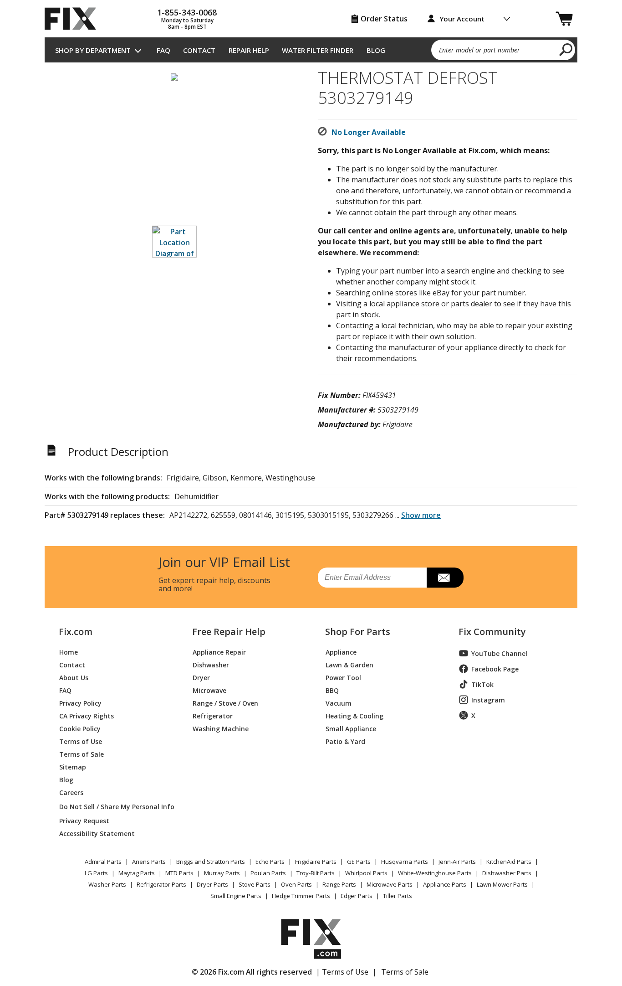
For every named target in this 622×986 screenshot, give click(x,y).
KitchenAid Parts (508, 861)
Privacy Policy (80, 702)
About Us (73, 677)
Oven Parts (296, 884)
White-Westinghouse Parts (435, 873)
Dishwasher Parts (506, 873)
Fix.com (75, 632)
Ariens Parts (149, 861)
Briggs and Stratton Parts (210, 861)
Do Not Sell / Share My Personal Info (113, 806)
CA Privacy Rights (86, 715)
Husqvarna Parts (404, 861)
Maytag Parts (136, 873)
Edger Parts (356, 896)
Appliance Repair (219, 651)
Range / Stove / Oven (225, 702)
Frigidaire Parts (315, 861)
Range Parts (339, 884)
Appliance (341, 651)
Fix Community (492, 632)
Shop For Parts (357, 632)
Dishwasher (211, 664)
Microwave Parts (390, 884)
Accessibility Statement (97, 833)
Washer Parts (107, 884)
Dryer (201, 677)
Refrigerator (213, 715)
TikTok (482, 684)
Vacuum (339, 702)
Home (68, 651)
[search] (566, 49)
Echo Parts (270, 861)
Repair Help (249, 50)
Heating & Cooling (354, 715)
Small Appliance (351, 728)
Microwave (209, 690)
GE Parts (359, 861)
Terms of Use (80, 741)
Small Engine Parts (235, 896)
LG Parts (96, 873)
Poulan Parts (268, 873)
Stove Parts (254, 884)
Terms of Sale (81, 753)
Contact (199, 50)
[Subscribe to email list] (445, 578)
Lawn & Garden (349, 664)
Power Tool (343, 677)
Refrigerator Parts (161, 884)
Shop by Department (93, 50)
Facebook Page (495, 669)
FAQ (163, 50)
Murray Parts (222, 873)
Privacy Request (84, 820)
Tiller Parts (397, 896)
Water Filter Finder (317, 50)
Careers (71, 792)
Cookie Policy (80, 728)
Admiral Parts (103, 861)
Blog (376, 50)
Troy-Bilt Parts (315, 873)
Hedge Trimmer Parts (301, 896)
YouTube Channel (499, 653)
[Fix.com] (74, 18)
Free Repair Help (228, 632)
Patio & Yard (345, 741)
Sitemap (72, 766)
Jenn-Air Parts (457, 861)
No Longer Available (368, 132)
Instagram (488, 700)
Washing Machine (221, 728)
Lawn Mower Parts (502, 884)
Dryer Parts (212, 884)
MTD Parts (179, 873)
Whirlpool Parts (366, 873)
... (418, 515)
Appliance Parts (444, 884)
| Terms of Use (342, 972)
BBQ (332, 690)
